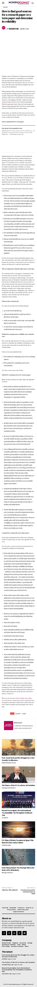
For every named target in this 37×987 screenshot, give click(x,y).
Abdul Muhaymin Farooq (9, 762)
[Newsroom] (4, 27)
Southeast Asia (6, 807)
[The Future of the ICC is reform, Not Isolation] (18, 774)
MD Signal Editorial (7, 872)
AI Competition (6, 837)
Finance (5, 7)
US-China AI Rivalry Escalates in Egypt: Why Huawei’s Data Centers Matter (18, 841)
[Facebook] (4, 34)
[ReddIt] (21, 34)
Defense (4, 754)
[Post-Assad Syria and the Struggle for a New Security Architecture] (18, 747)
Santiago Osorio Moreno (8, 788)
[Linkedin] (17, 34)
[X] (8, 34)
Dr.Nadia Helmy (6, 845)
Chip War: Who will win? (10, 890)
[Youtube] (24, 933)
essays (24, 713)
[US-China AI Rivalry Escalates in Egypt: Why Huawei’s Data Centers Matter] (18, 829)
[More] (30, 34)
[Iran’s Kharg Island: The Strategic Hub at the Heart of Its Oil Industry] (18, 857)
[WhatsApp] (12, 34)
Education (18, 713)
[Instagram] (9, 933)
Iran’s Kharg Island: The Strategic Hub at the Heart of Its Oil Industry (18, 869)
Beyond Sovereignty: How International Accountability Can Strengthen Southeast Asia (17, 812)
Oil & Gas (4, 864)
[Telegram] (26, 34)
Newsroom (13, 29)
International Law (6, 782)
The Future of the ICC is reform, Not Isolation (18, 785)
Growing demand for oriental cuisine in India (28, 891)
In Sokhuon (5, 817)
